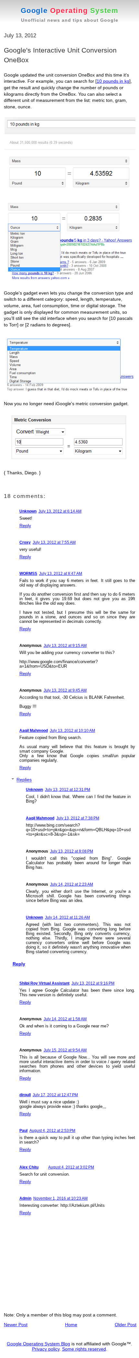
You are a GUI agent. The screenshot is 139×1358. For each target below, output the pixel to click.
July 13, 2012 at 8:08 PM (71, 851)
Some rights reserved (84, 1349)
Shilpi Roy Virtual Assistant (44, 983)
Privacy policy (45, 1349)
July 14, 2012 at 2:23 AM (71, 884)
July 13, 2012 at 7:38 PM (77, 818)
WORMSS (28, 573)
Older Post (125, 1324)
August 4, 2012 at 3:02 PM (71, 1167)
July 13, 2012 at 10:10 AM (72, 730)
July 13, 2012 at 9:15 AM (65, 645)
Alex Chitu (28, 1167)
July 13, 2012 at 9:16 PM (92, 983)
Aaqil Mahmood (33, 730)
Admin (25, 1198)
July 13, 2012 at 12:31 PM (67, 789)
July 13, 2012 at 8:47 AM (60, 573)
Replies (24, 779)
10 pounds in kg (113, 81)
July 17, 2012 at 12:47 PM (55, 1095)
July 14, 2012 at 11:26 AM (67, 917)
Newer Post (15, 1324)
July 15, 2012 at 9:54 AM (65, 1050)
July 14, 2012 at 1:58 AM (65, 1019)
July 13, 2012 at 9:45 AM (65, 690)
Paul (23, 1130)
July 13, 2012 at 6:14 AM (59, 511)
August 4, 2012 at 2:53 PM (52, 1130)
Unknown (28, 511)
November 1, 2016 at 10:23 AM (60, 1198)
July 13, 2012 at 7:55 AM (54, 542)
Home (71, 1324)
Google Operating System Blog (38, 1343)
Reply (25, 525)
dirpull (25, 1095)
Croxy (25, 542)
